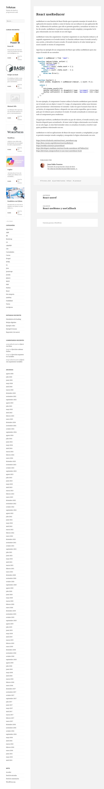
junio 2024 (9, 442)
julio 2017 (9, 702)
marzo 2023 (9, 491)
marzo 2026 (9, 390)
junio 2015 (9, 754)
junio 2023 (9, 481)
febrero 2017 (10, 718)
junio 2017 (9, 705)
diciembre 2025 (11, 393)
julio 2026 (9, 377)
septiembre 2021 (11, 549)
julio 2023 (9, 478)
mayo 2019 (9, 633)
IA (6, 265)
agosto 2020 (9, 588)
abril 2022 (9, 526)
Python (8, 288)
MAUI (8, 281)
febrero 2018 (10, 682)
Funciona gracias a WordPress (52, 223)
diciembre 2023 (11, 461)
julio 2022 (9, 516)
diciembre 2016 (11, 724)
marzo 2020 (9, 601)
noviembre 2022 (11, 504)
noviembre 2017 (11, 692)
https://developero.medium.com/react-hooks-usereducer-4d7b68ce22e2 (62, 148)
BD (7, 236)
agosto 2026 (9, 374)
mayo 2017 (9, 708)
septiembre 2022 (11, 510)
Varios (8, 304)
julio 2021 (9, 552)
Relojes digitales (11, 322)
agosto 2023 (9, 474)
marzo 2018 (9, 679)
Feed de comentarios (12, 779)
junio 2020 (9, 594)
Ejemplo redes (10, 326)
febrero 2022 (10, 533)
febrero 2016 (10, 747)
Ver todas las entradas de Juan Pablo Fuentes (61, 169)
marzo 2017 (9, 715)
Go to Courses (10, 221)
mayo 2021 (9, 559)
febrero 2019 (10, 643)
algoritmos (9, 229)
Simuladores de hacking (13, 319)
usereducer (77, 181)
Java (7, 268)
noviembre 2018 (11, 653)
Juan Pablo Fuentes (59, 181)
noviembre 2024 (11, 426)
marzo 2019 (9, 640)
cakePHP (9, 245)
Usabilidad (9, 301)
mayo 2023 (9, 484)
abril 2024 (9, 448)
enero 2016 (9, 750)
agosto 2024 (9, 435)
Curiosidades (10, 252)
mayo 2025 (9, 409)
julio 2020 (9, 591)
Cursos (8, 255)
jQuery (8, 278)
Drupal (8, 258)
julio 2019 (9, 627)
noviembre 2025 (11, 396)
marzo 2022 (9, 529)
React (8, 291)
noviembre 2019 (11, 614)
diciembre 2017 (11, 689)
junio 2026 (9, 380)
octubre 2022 (10, 507)
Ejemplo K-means (11, 329)
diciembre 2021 (11, 539)
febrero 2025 (10, 416)
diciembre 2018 (11, 650)
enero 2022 (9, 536)
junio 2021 (9, 555)
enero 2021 (9, 572)
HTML (8, 262)
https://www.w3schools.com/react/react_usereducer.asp (56, 140)
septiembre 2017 (11, 698)
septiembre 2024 (11, 432)
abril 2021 (9, 562)
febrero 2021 (10, 568)
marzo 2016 (9, 744)
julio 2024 (9, 439)
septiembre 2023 (11, 471)
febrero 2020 (10, 604)
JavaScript (9, 271)
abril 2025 (9, 413)
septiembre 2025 (11, 400)
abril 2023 (9, 487)
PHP (7, 284)
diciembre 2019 (11, 611)
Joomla (8, 275)
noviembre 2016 (11, 728)
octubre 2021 (10, 546)
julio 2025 (9, 406)
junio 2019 (9, 630)
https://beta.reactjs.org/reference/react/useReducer (54, 143)
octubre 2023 (10, 468)
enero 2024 (9, 458)
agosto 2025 (9, 403)
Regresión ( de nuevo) (13, 332)
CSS (7, 249)
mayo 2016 (9, 737)
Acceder (8, 772)
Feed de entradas (11, 775)
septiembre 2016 (11, 734)
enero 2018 (9, 685)
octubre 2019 (10, 617)
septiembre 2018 (11, 659)
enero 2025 (9, 419)
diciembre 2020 (11, 575)
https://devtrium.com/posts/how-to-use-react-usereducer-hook (59, 151)
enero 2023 (9, 497)
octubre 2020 (10, 581)
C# (7, 242)
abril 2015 (9, 760)
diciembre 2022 (11, 500)
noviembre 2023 (11, 465)
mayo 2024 (9, 445)
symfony (8, 297)
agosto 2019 (9, 624)
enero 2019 (9, 646)
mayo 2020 (9, 598)
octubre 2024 (10, 429)
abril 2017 (9, 711)
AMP (7, 232)
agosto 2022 (9, 513)
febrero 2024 (10, 455)
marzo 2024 (9, 452)
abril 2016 (9, 741)
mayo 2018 (9, 672)
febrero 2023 (10, 494)
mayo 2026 (9, 383)
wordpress (9, 307)
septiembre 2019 (11, 620)
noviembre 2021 (11, 542)
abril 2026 (9, 387)
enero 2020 (9, 607)
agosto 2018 (9, 663)
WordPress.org (10, 782)
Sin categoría (10, 294)
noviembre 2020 (11, 578)
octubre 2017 (10, 695)
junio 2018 (9, 669)
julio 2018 (9, 666)
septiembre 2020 (11, 585)
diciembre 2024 (11, 422)
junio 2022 (9, 520)
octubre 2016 (10, 731)
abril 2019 (9, 637)
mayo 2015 (9, 757)
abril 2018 (9, 676)
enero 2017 (9, 721)
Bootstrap (9, 239)
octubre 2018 (10, 656)
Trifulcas (10, 7)
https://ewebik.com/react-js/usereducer (50, 146)
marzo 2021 (9, 565)
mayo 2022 (9, 523)
